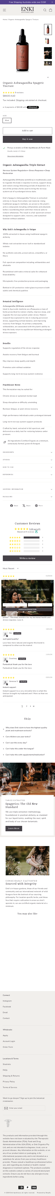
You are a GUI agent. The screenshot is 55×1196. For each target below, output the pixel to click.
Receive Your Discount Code (27, 609)
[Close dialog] (52, 581)
